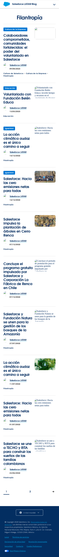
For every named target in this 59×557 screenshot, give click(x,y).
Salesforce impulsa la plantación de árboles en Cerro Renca (16, 227)
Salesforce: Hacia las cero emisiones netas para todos (17, 185)
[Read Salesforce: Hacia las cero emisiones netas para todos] (45, 182)
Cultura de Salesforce (13, 73)
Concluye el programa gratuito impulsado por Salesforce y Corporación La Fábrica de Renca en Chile (18, 276)
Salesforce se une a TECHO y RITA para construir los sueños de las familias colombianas (17, 454)
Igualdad (9, 128)
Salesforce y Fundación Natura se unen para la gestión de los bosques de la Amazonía (17, 324)
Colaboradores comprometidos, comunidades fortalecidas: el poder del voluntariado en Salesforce (16, 47)
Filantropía (8, 76)
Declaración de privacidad (15, 541)
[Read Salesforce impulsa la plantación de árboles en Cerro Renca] (45, 227)
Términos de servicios (20, 537)
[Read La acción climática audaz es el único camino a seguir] (45, 138)
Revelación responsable (37, 541)
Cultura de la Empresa (15, 29)
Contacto (19, 546)
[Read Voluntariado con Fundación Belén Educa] (45, 96)
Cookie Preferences (34, 546)
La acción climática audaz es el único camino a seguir (16, 140)
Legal (7, 537)
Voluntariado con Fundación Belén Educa (17, 98)
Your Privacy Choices (18, 551)
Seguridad (9, 546)
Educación (10, 88)
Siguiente (53, 492)
